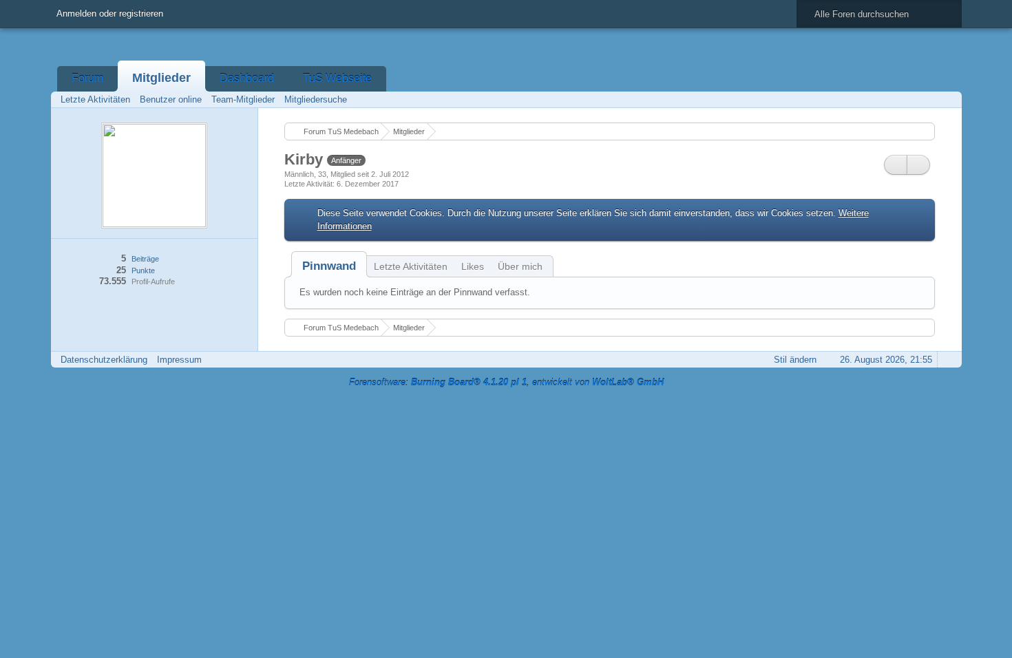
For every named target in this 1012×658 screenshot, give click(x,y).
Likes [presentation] (472, 266)
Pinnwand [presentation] (329, 266)
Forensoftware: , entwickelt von (506, 382)
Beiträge (145, 259)
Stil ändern (795, 359)
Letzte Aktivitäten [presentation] (410, 266)
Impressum (179, 359)
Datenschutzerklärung (104, 359)
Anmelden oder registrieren (109, 13)
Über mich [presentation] (520, 266)
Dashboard (247, 78)
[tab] (329, 266)
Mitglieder (161, 78)
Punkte (143, 270)
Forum (87, 78)
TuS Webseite (337, 78)
